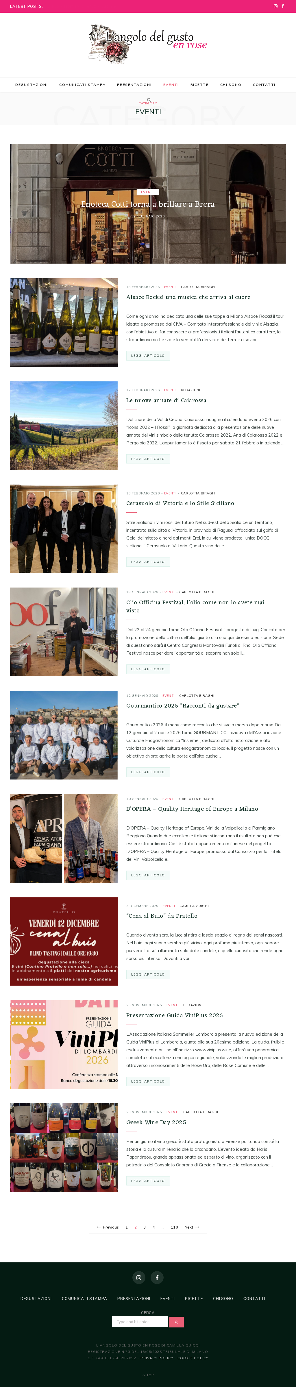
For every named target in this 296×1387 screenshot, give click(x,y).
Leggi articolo (148, 356)
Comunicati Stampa (82, 84)
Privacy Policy (156, 1358)
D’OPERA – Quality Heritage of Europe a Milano (192, 809)
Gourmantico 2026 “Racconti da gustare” (182, 706)
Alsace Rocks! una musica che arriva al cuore (188, 297)
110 (174, 1227)
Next (189, 1227)
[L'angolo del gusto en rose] (148, 44)
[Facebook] (157, 1277)
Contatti (264, 84)
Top (149, 1375)
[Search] (148, 99)
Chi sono (231, 84)
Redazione (191, 390)
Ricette (199, 84)
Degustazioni (31, 84)
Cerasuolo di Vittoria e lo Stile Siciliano (180, 503)
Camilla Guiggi (194, 906)
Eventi (171, 84)
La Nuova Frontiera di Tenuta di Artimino (82, 6)
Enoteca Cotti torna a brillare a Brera (148, 204)
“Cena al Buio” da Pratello (161, 916)
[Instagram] (138, 1277)
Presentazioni (134, 84)
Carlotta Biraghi (198, 287)
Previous (111, 1227)
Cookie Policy (193, 1358)
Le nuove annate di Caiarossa (166, 400)
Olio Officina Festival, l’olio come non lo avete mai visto (195, 606)
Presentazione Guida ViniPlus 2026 (174, 1015)
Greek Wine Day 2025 (156, 1122)
